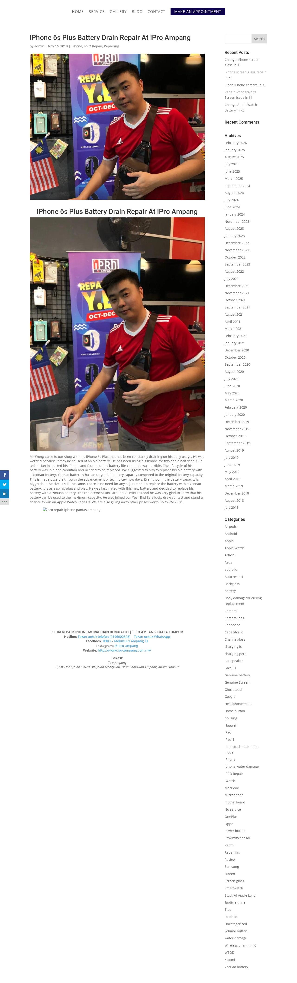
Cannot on (233, 625)
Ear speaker (234, 661)
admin (39, 46)
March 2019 (234, 486)
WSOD (229, 952)
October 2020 (235, 357)
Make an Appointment (197, 11)
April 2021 (232, 321)
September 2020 (237, 364)
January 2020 (235, 414)
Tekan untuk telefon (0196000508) (104, 636)
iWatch (230, 781)
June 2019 (232, 464)
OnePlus (231, 816)
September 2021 (237, 307)
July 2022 (232, 278)
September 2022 (237, 264)
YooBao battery (236, 967)
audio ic (231, 569)
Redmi (230, 845)
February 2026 (236, 143)
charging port (235, 654)
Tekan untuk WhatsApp (152, 636)
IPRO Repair (93, 46)
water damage (236, 938)
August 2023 (234, 228)
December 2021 (237, 286)
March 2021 (234, 328)
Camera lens (234, 618)
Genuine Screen (237, 682)
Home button (235, 711)
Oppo (229, 824)
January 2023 (235, 235)
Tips (228, 909)
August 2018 (234, 500)
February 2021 (236, 336)
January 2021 (235, 343)
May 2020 (232, 393)
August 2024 (234, 192)
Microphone (234, 795)
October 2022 (235, 257)
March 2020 (234, 400)
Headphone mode (238, 703)
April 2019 (232, 479)
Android (231, 533)
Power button (235, 831)
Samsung (232, 866)
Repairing (111, 46)
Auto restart (234, 576)
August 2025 (234, 157)
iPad (228, 732)
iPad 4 (229, 739)
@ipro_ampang (126, 645)
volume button (236, 931)
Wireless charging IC (240, 945)
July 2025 (232, 164)
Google (230, 696)
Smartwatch (234, 888)
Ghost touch (234, 689)
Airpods (231, 526)
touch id (231, 916)
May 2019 (232, 471)
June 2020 (232, 386)
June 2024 (232, 207)
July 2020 (232, 379)
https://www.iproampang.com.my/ (124, 650)
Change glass (235, 639)
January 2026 (235, 150)
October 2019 (235, 436)
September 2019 (237, 443)
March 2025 (234, 178)
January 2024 (235, 214)
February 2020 (236, 407)
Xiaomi (230, 959)
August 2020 (234, 371)
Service (97, 12)
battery (230, 591)
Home (78, 12)
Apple (229, 541)
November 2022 (237, 250)
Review (230, 859)
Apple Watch (234, 548)
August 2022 (234, 271)
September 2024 (237, 185)
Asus (228, 562)
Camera (231, 611)
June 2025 (232, 171)
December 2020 (237, 350)
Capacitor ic (234, 632)
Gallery (118, 12)
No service (233, 809)
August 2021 (234, 314)
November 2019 (237, 429)
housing (231, 718)
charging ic (233, 646)
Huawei (230, 725)
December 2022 (237, 243)
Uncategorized (236, 924)
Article (230, 555)
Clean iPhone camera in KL (246, 85)
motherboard (235, 802)
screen (230, 874)
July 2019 (232, 457)
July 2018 (232, 507)
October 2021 (235, 300)
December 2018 (237, 493)
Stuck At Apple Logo (240, 895)
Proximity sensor (237, 838)
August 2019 (234, 450)
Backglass (232, 584)
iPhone (76, 46)
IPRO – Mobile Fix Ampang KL (125, 641)
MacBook (232, 788)
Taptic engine (235, 902)
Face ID (230, 668)
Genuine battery (237, 675)
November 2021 (237, 293)
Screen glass (234, 881)
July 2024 (232, 200)
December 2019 (237, 421)
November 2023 (237, 221)
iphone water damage (242, 766)
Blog (137, 12)
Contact (156, 12)
